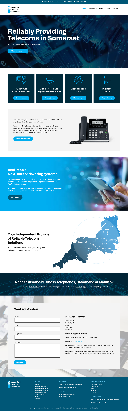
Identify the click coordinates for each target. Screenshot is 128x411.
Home (84, 9)
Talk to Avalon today (18, 51)
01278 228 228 (67, 2)
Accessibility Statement (73, 408)
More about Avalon (23, 139)
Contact (115, 9)
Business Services (96, 9)
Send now (20, 362)
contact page (81, 287)
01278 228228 (33, 287)
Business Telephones (41, 388)
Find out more (21, 98)
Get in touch (15, 197)
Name (17, 317)
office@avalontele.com (51, 2)
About (108, 9)
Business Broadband (41, 390)
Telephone (18, 334)
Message (18, 342)
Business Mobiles (40, 392)
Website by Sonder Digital (90, 408)
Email (17, 325)
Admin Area (45, 408)
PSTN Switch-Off (81, 2)
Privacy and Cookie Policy (57, 408)
